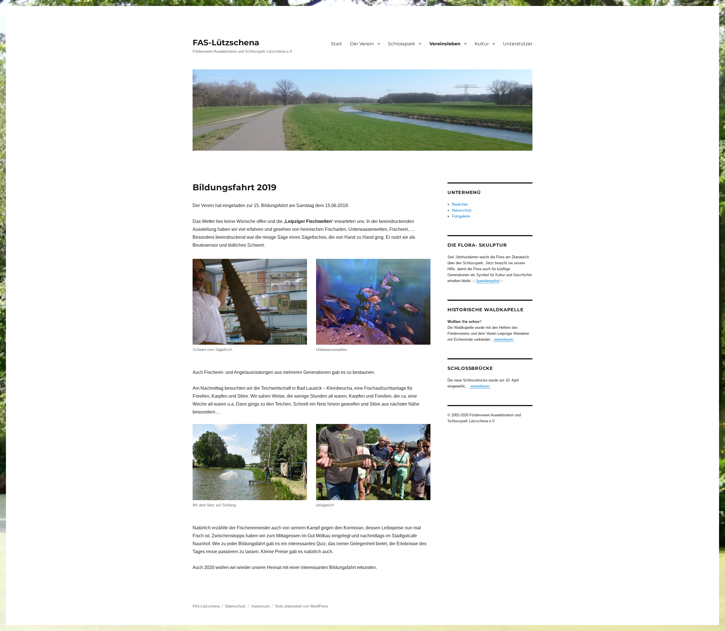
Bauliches (460, 204)
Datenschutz (235, 606)
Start (336, 43)
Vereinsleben (444, 43)
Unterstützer (517, 43)
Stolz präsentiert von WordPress (301, 606)
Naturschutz (462, 210)
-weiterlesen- (503, 339)
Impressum (260, 606)
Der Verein (362, 43)
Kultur (482, 43)
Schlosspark (401, 43)
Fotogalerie (461, 216)
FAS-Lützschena (226, 42)
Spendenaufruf (488, 281)
